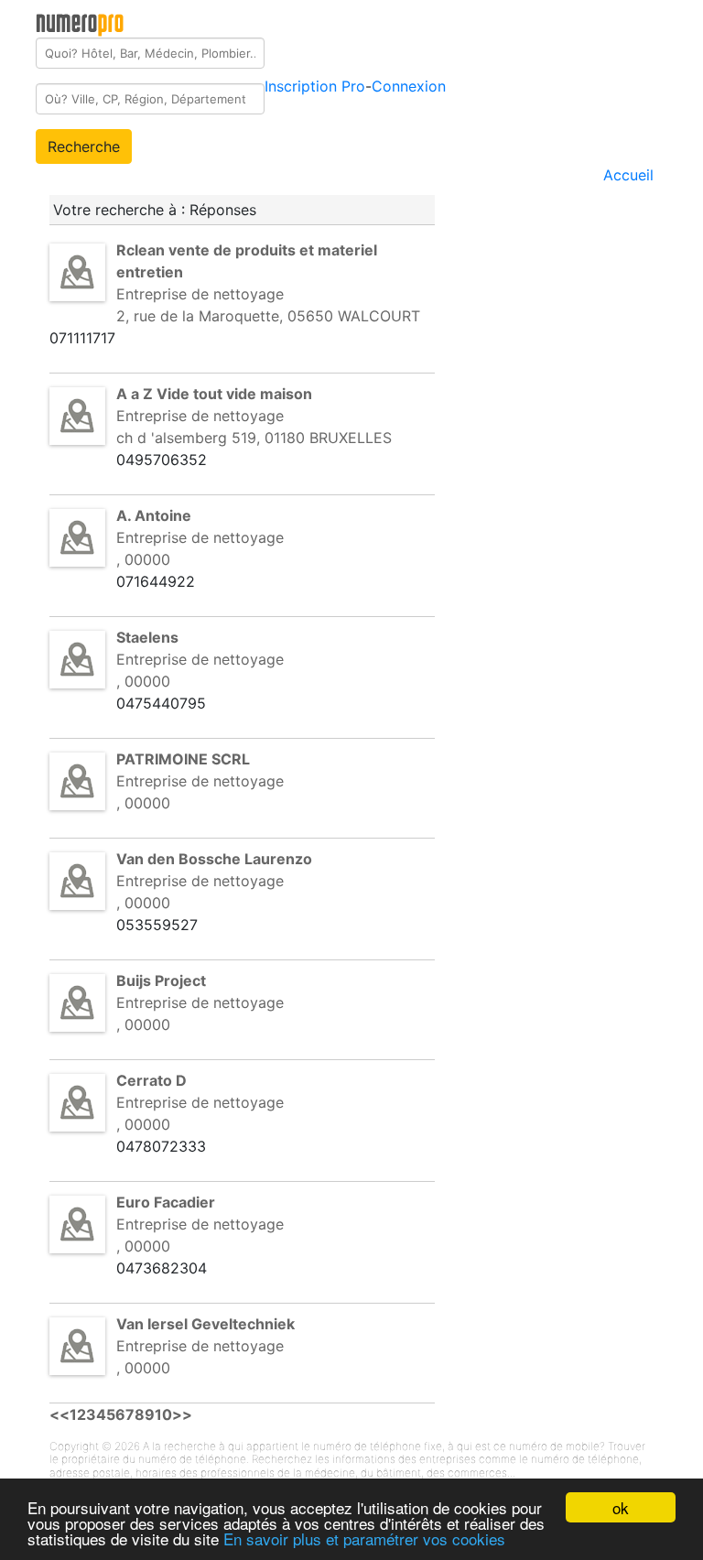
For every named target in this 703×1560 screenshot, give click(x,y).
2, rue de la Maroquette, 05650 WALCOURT (268, 316)
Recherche (84, 146)
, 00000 (143, 559)
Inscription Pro (315, 86)
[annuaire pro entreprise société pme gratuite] (80, 21)
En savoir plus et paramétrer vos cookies (364, 1538)
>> (182, 1414)
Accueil (628, 175)
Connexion (409, 86)
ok (620, 1507)
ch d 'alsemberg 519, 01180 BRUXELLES (254, 437)
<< (59, 1414)
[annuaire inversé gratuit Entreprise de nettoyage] (77, 271)
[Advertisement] (578, 300)
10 (163, 1414)
